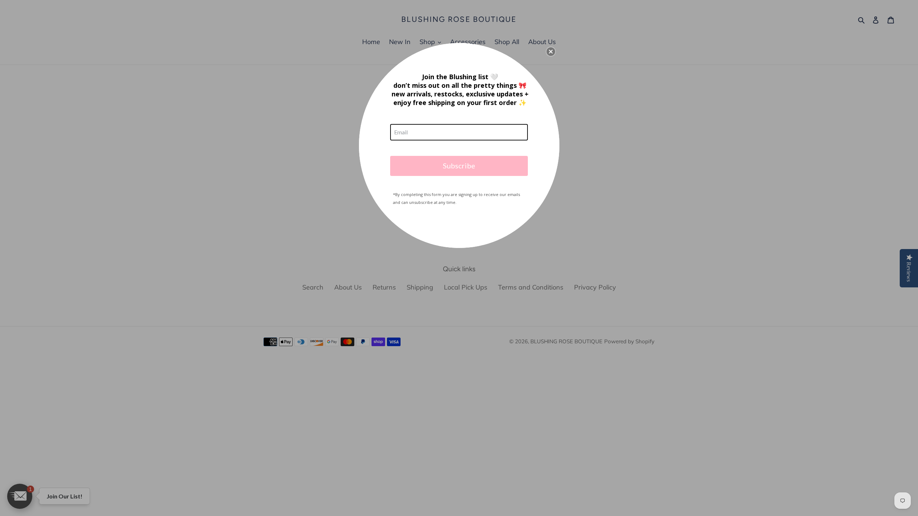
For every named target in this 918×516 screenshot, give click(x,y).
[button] (550, 51)
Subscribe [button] (459, 165)
